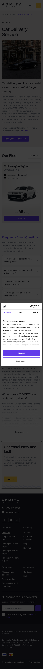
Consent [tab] (7, 313)
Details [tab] (21, 313)
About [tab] (35, 313)
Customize (20, 361)
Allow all (21, 353)
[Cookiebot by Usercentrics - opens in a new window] (30, 306)
